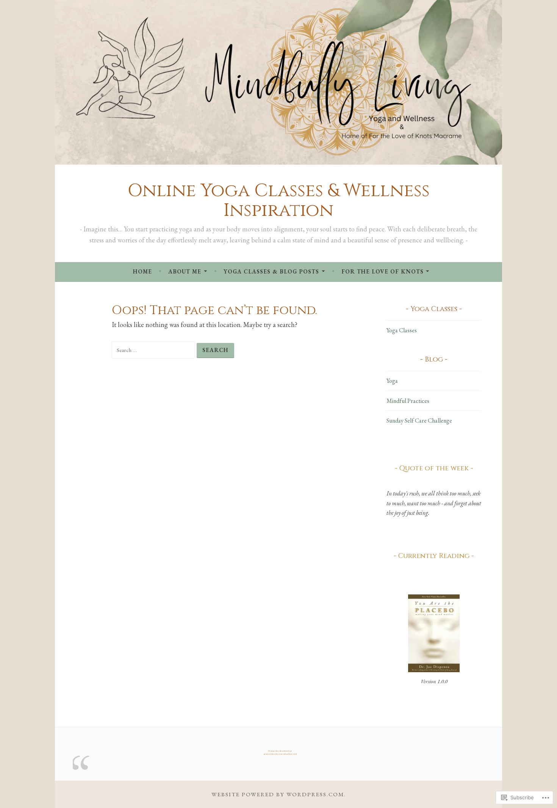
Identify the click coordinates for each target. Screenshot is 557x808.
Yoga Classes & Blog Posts (271, 271)
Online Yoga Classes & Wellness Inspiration (279, 200)
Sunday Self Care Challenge (419, 420)
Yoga (392, 381)
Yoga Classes (401, 330)
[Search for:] (154, 349)
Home (142, 271)
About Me (184, 271)
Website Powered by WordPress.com (277, 794)
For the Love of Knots (382, 271)
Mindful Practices (407, 401)
